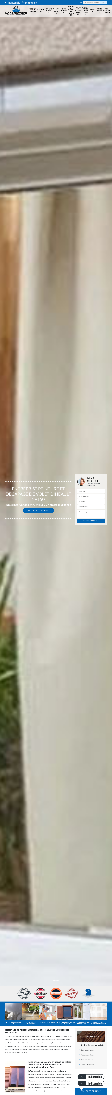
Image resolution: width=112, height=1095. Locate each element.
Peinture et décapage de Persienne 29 (71, 11)
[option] (56, 547)
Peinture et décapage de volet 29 (78, 10)
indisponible (13, 2)
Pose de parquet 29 (99, 10)
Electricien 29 (40, 10)
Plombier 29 (92, 10)
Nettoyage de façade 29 (49, 10)
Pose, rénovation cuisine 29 (106, 10)
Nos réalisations (38, 510)
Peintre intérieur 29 (63, 10)
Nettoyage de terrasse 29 (56, 10)
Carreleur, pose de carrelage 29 (32, 10)
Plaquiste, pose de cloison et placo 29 (85, 10)
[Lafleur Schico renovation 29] (16, 10)
